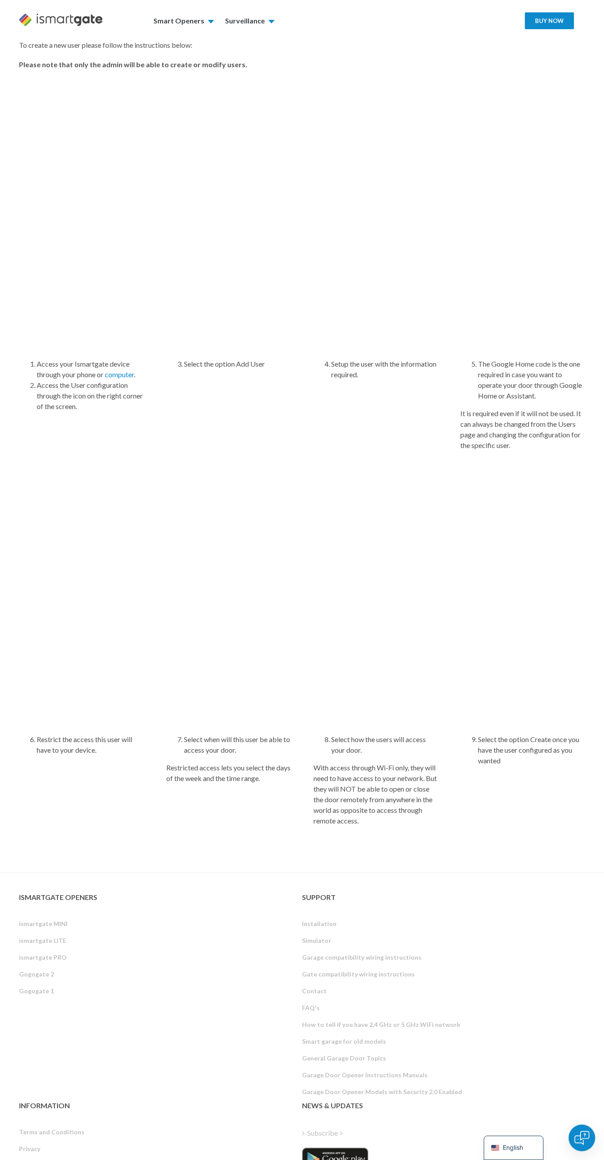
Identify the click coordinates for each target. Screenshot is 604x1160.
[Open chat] (582, 1138)
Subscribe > (325, 1133)
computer (119, 374)
